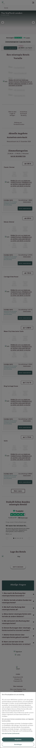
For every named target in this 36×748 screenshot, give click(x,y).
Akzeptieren (18, 739)
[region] (18, 720)
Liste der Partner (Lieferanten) (10, 733)
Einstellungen (18, 744)
